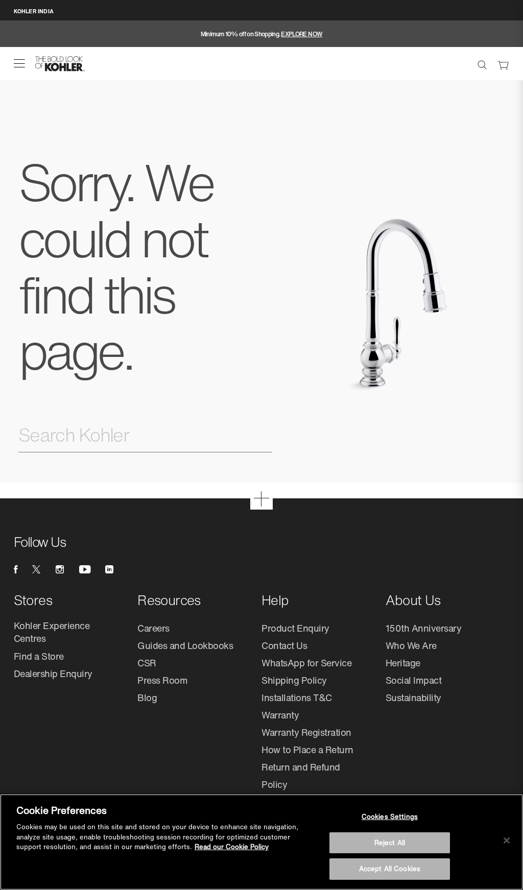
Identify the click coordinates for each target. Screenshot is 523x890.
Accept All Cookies (389, 869)
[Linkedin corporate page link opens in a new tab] (109, 569)
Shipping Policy (294, 680)
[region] (261, 842)
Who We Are (411, 645)
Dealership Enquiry (53, 673)
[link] (503, 64)
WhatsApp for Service (306, 662)
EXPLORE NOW (301, 34)
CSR (146, 662)
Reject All (389, 843)
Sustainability (413, 697)
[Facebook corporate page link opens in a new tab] (15, 569)
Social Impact (414, 680)
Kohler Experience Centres (52, 632)
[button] (19, 63)
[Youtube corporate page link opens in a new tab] (84, 569)
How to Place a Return (307, 749)
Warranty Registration (306, 732)
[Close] (506, 840)
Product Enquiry (295, 628)
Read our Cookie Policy (232, 847)
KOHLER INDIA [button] (34, 11)
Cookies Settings (390, 817)
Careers (153, 628)
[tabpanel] (261, 34)
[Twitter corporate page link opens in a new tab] (36, 569)
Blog (147, 697)
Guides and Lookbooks (185, 645)
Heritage (403, 662)
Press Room (162, 680)
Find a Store (39, 656)
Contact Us (284, 645)
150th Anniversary (424, 628)
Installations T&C (297, 697)
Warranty (280, 714)
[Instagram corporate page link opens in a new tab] (60, 569)
